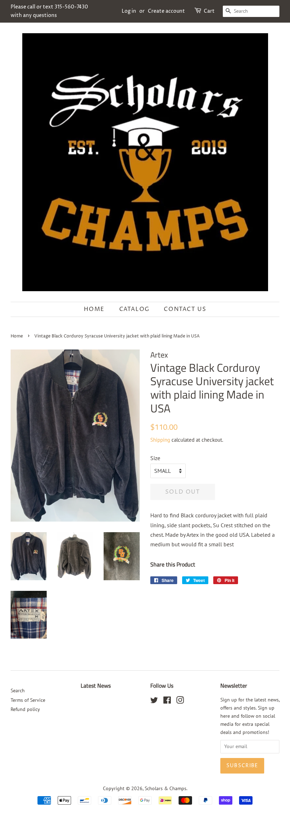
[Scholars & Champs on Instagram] (180, 701)
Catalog (134, 309)
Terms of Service (28, 700)
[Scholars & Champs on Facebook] (167, 701)
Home (94, 309)
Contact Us (185, 309)
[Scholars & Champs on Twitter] (154, 701)
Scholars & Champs (165, 788)
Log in (129, 11)
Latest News (96, 685)
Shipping (160, 439)
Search (18, 690)
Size (155, 458)
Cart (209, 11)
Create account (166, 11)
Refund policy (25, 709)
